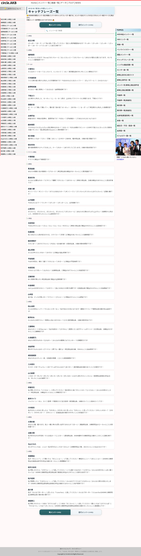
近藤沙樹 (31, 433)
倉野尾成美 (32, 86)
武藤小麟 (31, 188)
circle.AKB (9, 2)
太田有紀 (31, 223)
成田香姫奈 (32, 355)
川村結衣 (31, 407)
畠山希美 (31, 250)
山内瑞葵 (31, 200)
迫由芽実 (31, 346)
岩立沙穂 (31, 40)
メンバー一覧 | (44, 2)
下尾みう (31, 95)
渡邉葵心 (31, 500)
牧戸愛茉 (31, 478)
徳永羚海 (31, 144)
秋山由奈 (31, 306)
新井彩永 (31, 317)
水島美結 (31, 285)
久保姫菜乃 (32, 337)
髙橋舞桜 (31, 456)
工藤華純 (31, 326)
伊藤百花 (31, 387)
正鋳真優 (31, 276)
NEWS (78, 2)
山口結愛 (31, 373)
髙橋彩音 (31, 104)
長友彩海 (31, 177)
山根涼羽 (31, 209)
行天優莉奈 (32, 77)
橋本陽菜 (31, 124)
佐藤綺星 (31, 232)
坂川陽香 (31, 136)
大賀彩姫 (31, 421)
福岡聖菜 (31, 54)
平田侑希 (31, 258)
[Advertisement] (12, 14)
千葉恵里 (31, 156)
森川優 (30, 489)
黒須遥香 (31, 168)
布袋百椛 (31, 267)
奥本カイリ (32, 398)
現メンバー (55, 25)
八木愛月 (31, 364)
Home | (34, 2)
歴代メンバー (86, 25)
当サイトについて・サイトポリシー (70, 549)
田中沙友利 (32, 467)
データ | (64, 2)
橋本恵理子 (32, 241)
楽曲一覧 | (56, 2)
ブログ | (71, 2)
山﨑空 (30, 294)
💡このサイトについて (12, 8)
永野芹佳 (31, 115)
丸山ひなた (32, 444)
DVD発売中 (120, 159)
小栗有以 (31, 69)
